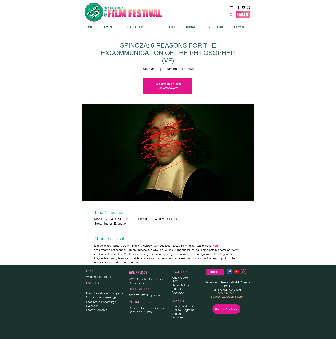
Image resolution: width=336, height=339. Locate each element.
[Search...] (231, 14)
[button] (113, 26)
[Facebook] (238, 7)
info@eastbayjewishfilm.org (226, 296)
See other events (168, 88)
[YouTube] (243, 7)
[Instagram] (248, 7)
